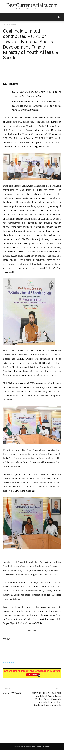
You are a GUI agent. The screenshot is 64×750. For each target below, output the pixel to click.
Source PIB (9, 662)
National (14, 24)
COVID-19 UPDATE (12, 693)
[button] (60, 17)
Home (5, 24)
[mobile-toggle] (5, 17)
